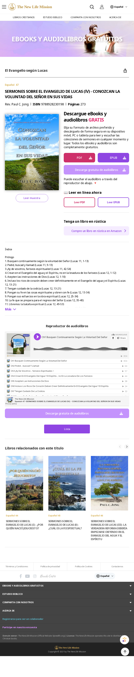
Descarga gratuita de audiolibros (96, 170)
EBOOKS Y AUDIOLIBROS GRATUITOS (22, 585)
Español (118, 6)
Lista (67, 429)
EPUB (113, 158)
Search (92, 7)
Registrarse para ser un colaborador (22, 618)
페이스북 (21, 576)
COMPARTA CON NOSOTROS (18, 602)
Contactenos (117, 566)
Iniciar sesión (102, 7)
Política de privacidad (50, 566)
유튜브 (27, 576)
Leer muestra (32, 198)
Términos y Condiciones (16, 566)
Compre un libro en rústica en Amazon (96, 231)
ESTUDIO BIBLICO (12, 593)
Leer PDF (79, 202)
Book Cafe (48, 576)
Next (126, 446)
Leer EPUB (113, 202)
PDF (79, 158)
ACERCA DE (8, 610)
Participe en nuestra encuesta (19, 627)
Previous (120, 446)
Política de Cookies (83, 566)
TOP (125, 652)
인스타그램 (34, 576)
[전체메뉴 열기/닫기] (4, 7)
